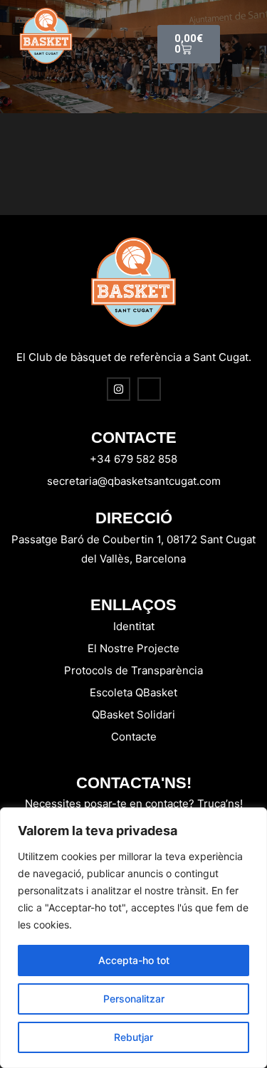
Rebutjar (133, 1037)
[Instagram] (118, 389)
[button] (236, 36)
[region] (133, 937)
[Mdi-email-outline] (149, 389)
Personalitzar (133, 999)
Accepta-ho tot (133, 960)
